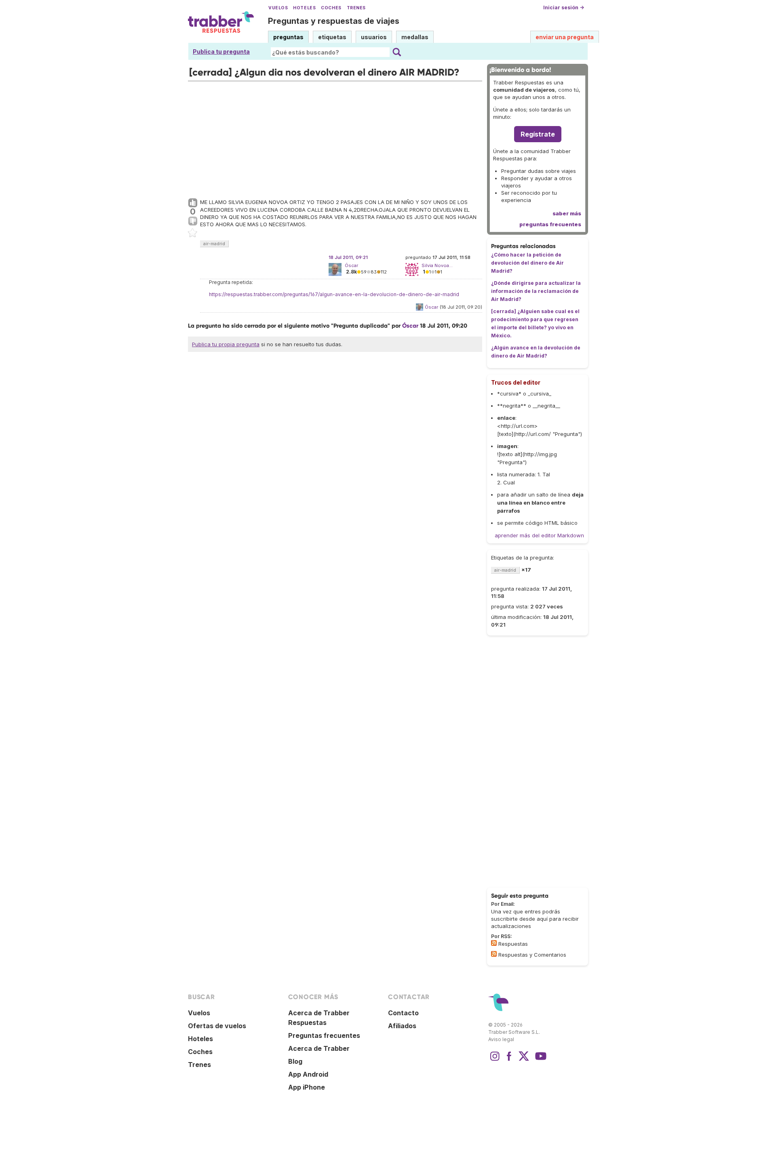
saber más (566, 213)
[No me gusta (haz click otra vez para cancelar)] (193, 221)
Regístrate (538, 134)
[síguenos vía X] (523, 1060)
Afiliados (402, 1026)
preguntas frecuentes (550, 224)
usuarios (374, 37)
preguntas (288, 37)
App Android (308, 1074)
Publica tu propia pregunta (225, 344)
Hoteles (304, 8)
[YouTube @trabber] (539, 1060)
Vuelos (278, 8)
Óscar (351, 265)
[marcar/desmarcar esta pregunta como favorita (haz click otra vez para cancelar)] (193, 233)
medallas (414, 37)
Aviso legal (501, 1039)
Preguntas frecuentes (324, 1035)
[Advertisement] (335, 137)
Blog (295, 1061)
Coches (331, 8)
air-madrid (214, 243)
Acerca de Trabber (319, 1048)
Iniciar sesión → (563, 7)
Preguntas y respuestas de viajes (333, 21)
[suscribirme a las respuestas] (494, 943)
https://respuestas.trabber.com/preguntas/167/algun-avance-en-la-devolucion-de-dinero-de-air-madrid (334, 294)
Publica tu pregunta (221, 51)
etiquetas (332, 37)
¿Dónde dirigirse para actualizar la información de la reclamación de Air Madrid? (536, 291)
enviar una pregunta (565, 37)
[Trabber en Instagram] (494, 1060)
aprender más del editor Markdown (539, 535)
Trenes (356, 8)
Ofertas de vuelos (217, 1026)
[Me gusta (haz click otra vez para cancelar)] (193, 203)
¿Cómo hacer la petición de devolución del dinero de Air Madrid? (527, 263)
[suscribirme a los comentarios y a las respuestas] (494, 954)
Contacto (403, 1013)
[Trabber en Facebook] (509, 1060)
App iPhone (306, 1087)
